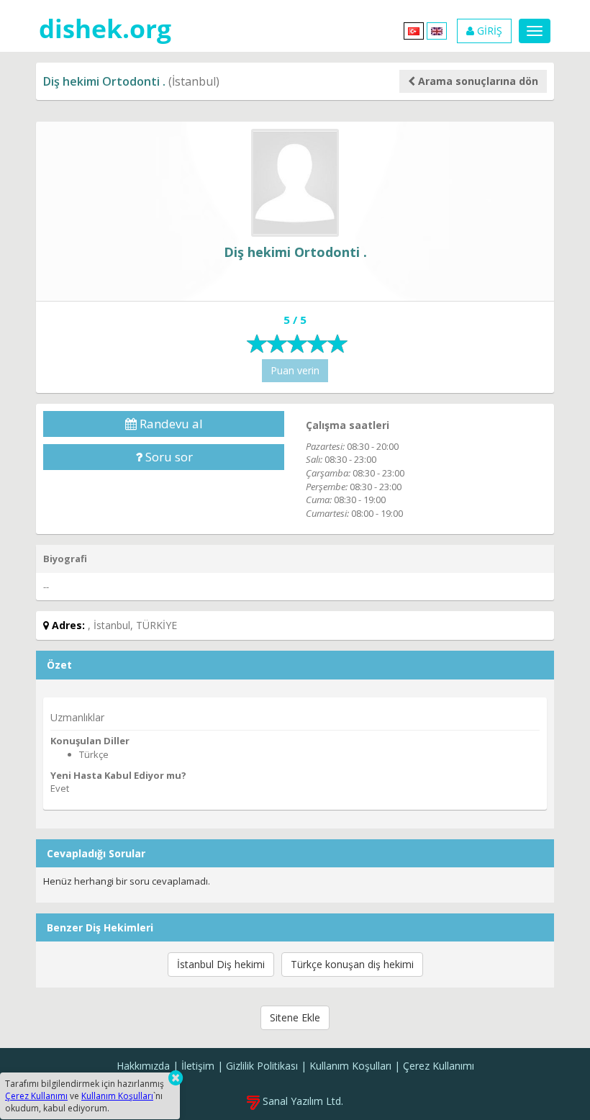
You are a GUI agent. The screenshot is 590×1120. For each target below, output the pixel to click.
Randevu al (170, 423)
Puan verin (295, 370)
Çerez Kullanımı (438, 1065)
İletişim (197, 1065)
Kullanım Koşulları (350, 1065)
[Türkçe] (413, 30)
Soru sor (167, 456)
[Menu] (534, 31)
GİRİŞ (488, 30)
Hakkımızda (143, 1065)
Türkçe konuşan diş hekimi (352, 964)
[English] (436, 30)
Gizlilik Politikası (262, 1065)
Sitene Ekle (295, 1017)
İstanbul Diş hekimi (221, 964)
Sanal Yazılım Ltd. (301, 1101)
